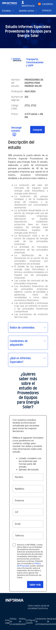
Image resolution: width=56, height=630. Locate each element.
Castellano (47, 3)
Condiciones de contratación (41, 621)
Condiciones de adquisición (19, 342)
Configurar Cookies (30, 621)
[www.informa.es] (14, 599)
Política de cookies (22, 621)
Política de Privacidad (29, 564)
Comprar (37, 129)
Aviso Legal (7, 621)
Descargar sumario (16, 129)
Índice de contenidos (22, 327)
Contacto (46, 10)
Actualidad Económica (38, 608)
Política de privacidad (14, 621)
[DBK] (11, 4)
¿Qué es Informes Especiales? (20, 360)
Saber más (35, 584)
